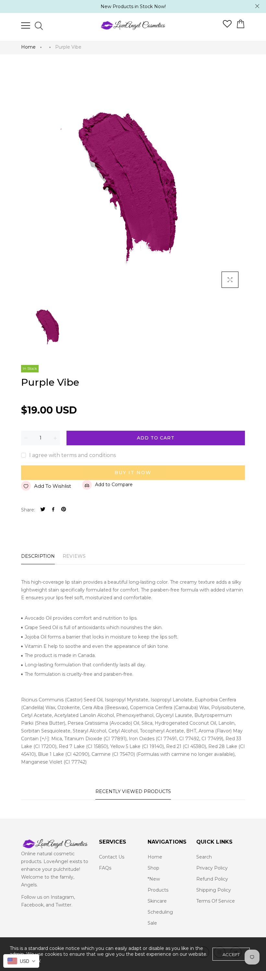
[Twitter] (42, 510)
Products (158, 890)
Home (28, 47)
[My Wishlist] (227, 26)
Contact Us (111, 857)
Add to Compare (114, 484)
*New (154, 879)
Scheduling (160, 912)
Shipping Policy (213, 890)
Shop (153, 868)
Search (204, 857)
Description (38, 556)
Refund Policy (212, 879)
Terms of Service (215, 901)
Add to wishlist (52, 486)
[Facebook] (53, 510)
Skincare (157, 901)
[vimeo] (63, 510)
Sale (152, 923)
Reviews (74, 556)
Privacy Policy (212, 868)
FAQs (105, 868)
